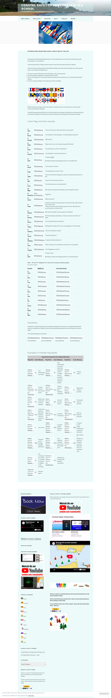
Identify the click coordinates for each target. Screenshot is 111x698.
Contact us (64, 18)
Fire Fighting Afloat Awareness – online (30, 655)
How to (56, 18)
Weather (73, 18)
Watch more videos (31, 538)
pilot (52, 157)
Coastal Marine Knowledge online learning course (33, 652)
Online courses (36, 18)
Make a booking (25, 18)
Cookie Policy (31, 695)
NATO (39, 268)
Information (47, 18)
